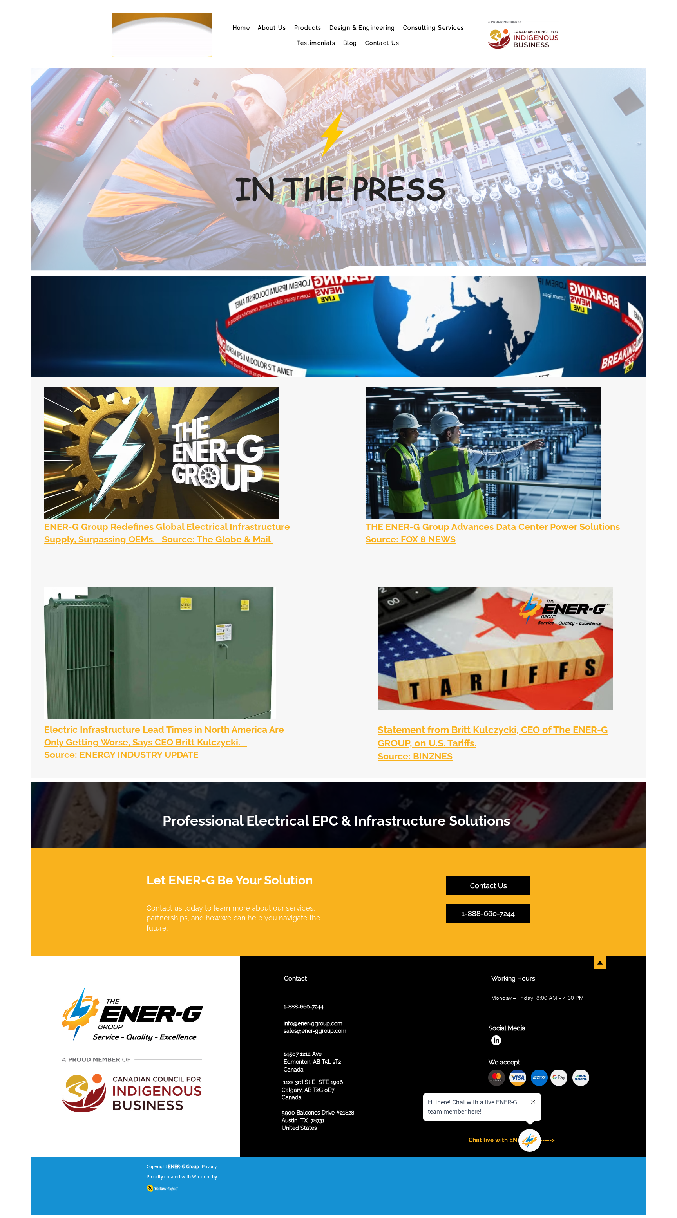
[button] (308, 28)
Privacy (209, 1166)
